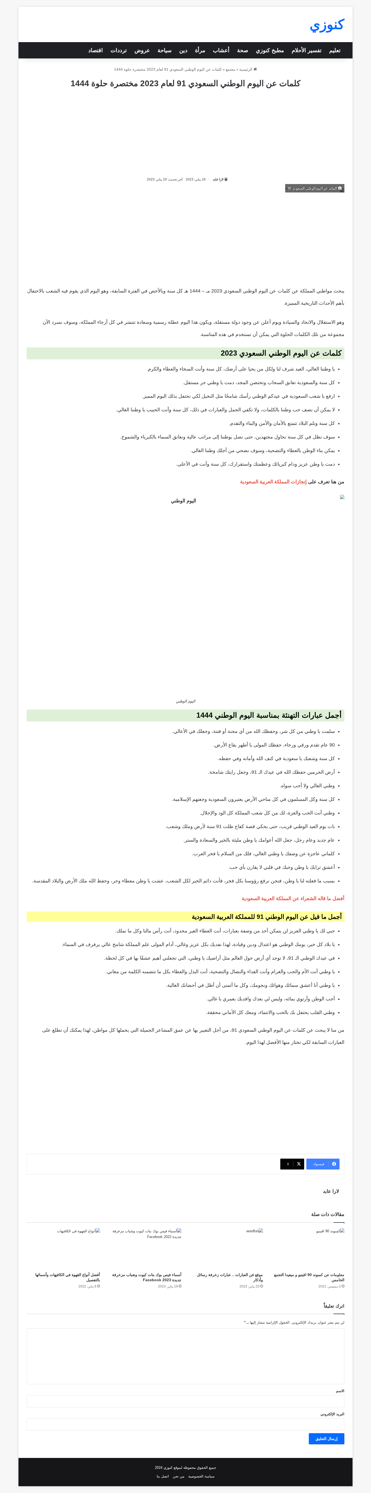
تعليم (335, 50)
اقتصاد (95, 50)
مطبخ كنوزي (270, 50)
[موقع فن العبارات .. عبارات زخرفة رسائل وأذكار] (226, 1249)
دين (183, 50)
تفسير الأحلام (307, 50)
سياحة (165, 50)
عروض (142, 50)
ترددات (119, 50)
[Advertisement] (185, 133)
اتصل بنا (163, 1476)
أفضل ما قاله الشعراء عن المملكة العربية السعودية (293, 898)
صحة (242, 50)
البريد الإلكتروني (332, 1414)
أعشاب (221, 50)
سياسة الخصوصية (201, 1476)
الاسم (340, 1391)
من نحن (178, 1476)
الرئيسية (246, 69)
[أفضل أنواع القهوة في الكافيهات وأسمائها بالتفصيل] (63, 1249)
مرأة (200, 50)
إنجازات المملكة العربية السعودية (273, 481)
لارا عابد (218, 179)
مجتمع (230, 69)
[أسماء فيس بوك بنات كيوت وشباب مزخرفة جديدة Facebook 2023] (144, 1249)
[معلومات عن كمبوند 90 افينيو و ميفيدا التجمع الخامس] (307, 1249)
